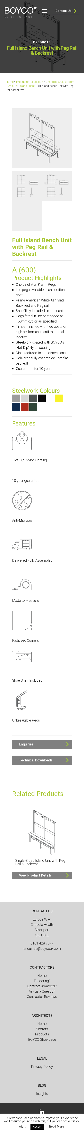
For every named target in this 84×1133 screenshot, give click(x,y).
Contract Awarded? (42, 986)
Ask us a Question (42, 991)
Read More (56, 1126)
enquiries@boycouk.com (42, 948)
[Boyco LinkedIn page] (42, 1111)
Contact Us (63, 11)
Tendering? (42, 981)
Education (36, 81)
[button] (42, 744)
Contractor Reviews (42, 997)
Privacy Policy (42, 1066)
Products (42, 42)
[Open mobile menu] (44, 11)
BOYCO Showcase (42, 1039)
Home (9, 81)
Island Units (27, 85)
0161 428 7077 (42, 943)
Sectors (42, 1029)
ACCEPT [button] (37, 1126)
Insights (42, 1094)
